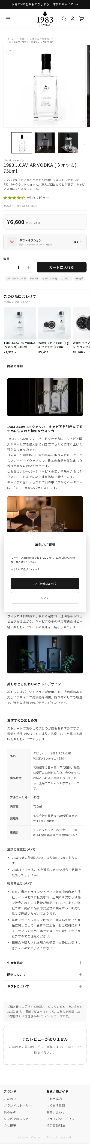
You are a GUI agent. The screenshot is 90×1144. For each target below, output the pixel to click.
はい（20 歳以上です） (45, 583)
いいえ (44, 598)
